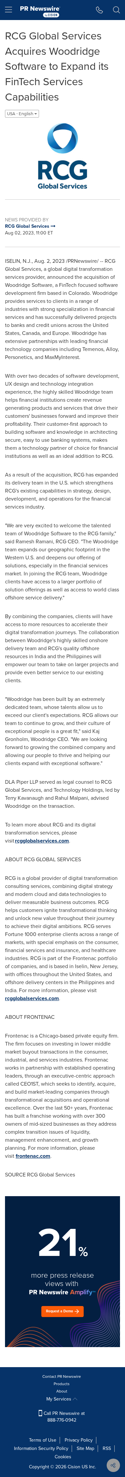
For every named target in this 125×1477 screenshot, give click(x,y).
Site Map (85, 1448)
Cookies (63, 1456)
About (61, 1391)
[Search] (116, 10)
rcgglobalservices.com (42, 841)
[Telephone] (99, 10)
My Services (59, 1399)
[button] (62, 156)
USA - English (20, 113)
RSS (107, 1448)
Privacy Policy (79, 1440)
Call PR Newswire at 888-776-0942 (63, 1417)
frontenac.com (33, 1156)
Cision (74, 1466)
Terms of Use (42, 1440)
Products (62, 1384)
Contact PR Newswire (61, 1376)
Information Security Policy (41, 1448)
